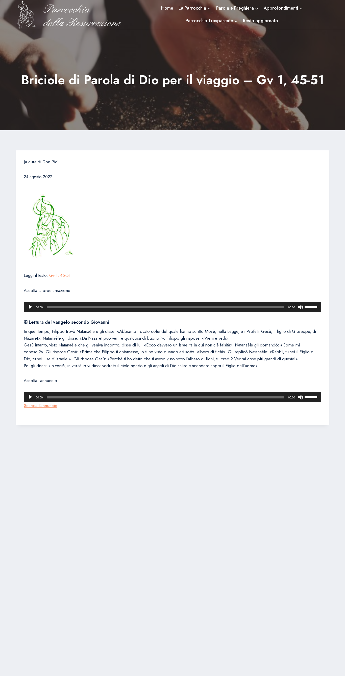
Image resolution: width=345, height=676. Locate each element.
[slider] (312, 306)
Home (167, 8)
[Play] (30, 307)
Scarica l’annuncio (40, 405)
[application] (172, 307)
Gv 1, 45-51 (59, 275)
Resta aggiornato (260, 20)
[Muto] (300, 307)
